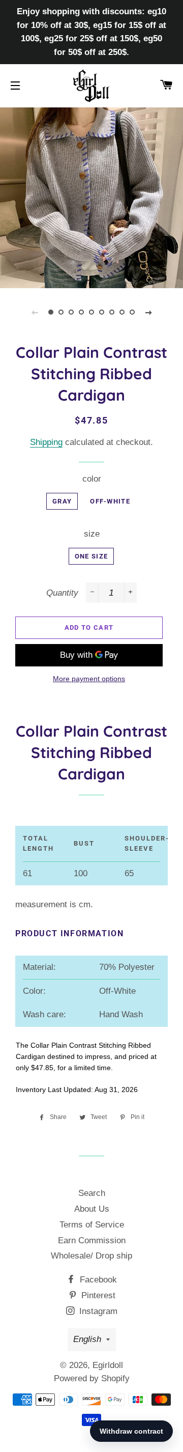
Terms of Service (91, 1225)
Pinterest (97, 1295)
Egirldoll (108, 1365)
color (91, 479)
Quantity (62, 593)
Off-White (110, 501)
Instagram (97, 1311)
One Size (91, 556)
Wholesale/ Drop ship (91, 1256)
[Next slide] (148, 312)
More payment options (89, 679)
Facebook (97, 1280)
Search (91, 1193)
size (92, 534)
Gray (62, 501)
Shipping (46, 442)
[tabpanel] (91, 196)
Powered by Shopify (92, 1378)
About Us (91, 1209)
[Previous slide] (34, 312)
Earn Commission (92, 1240)
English (87, 1339)
